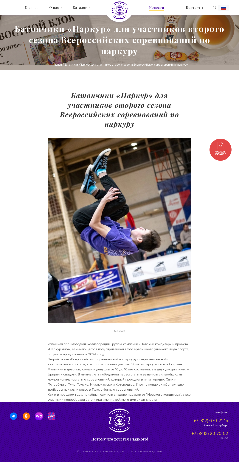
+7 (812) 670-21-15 (210, 420)
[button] (223, 8)
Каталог (80, 7)
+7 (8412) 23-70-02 (209, 433)
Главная (31, 7)
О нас (54, 7)
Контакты (194, 7)
